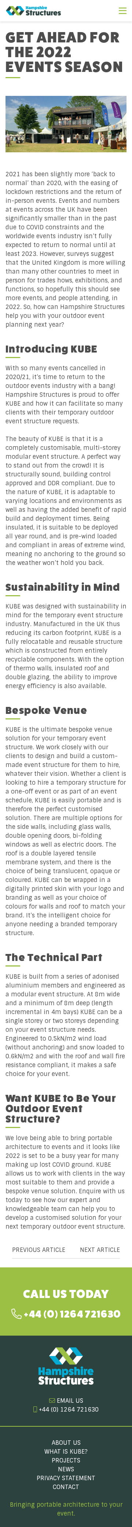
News (66, 1469)
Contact (66, 1487)
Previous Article (38, 1250)
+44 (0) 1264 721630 (71, 1314)
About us (66, 1443)
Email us (69, 1401)
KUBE (13, 403)
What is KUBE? (66, 1451)
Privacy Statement (66, 1478)
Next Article (100, 1250)
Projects (66, 1460)
